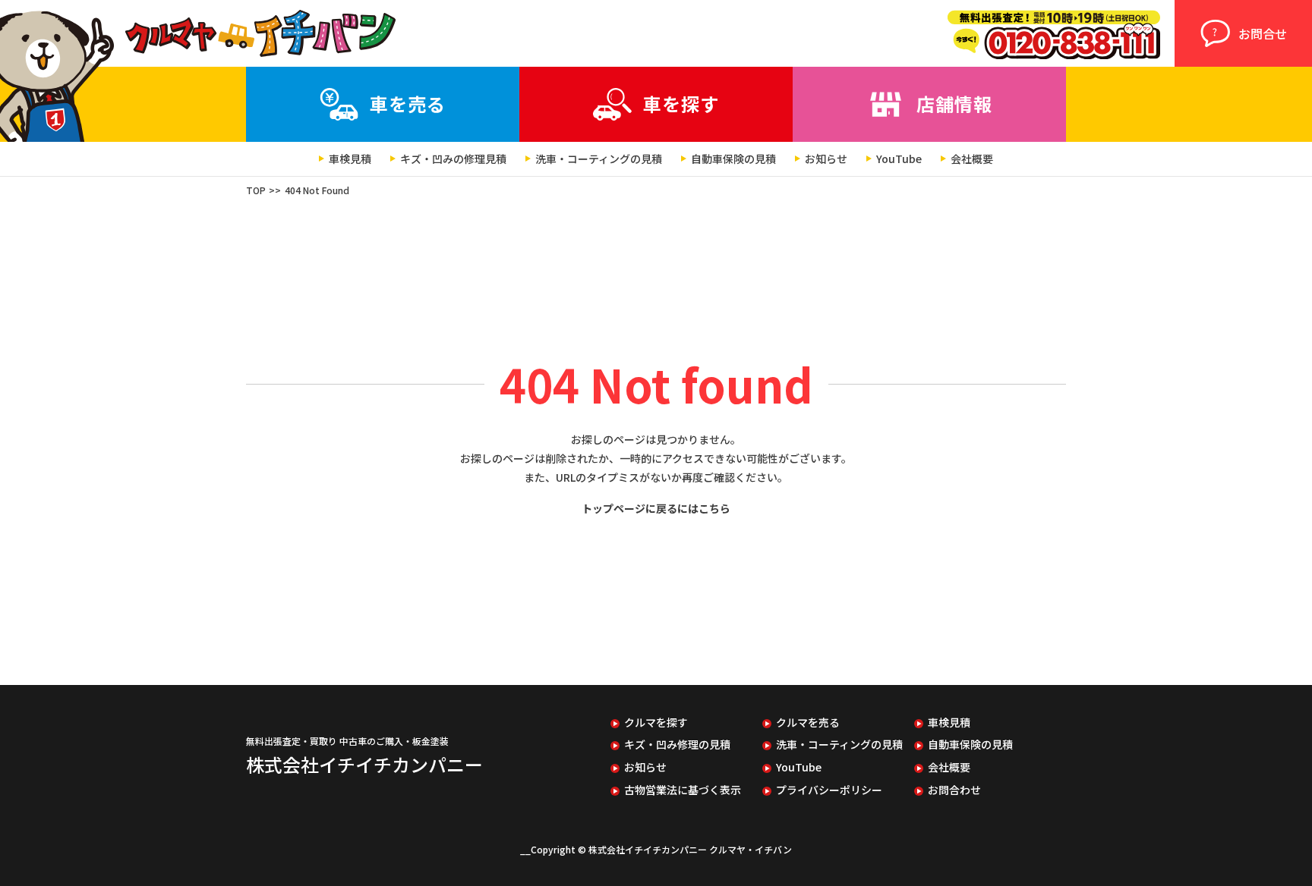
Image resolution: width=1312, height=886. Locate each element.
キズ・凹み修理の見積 (677, 744)
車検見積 (350, 159)
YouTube (899, 159)
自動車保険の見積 (733, 159)
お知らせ (826, 159)
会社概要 (972, 159)
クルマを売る (808, 722)
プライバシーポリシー (829, 790)
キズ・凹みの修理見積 (453, 159)
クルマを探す (656, 722)
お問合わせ (954, 790)
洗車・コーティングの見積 (598, 159)
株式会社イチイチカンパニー (364, 764)
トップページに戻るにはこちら (656, 508)
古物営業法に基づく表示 (682, 790)
